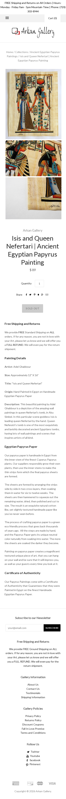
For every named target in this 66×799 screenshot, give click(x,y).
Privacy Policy (33, 716)
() (52, 18)
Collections (21, 52)
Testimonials (33, 693)
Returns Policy (33, 720)
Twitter (35, 751)
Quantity (26, 283)
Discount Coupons (33, 724)
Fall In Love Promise (33, 728)
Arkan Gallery (32, 230)
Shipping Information (33, 697)
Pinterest (35, 764)
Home (9, 52)
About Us (32, 684)
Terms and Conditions (33, 732)
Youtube (35, 755)
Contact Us (33, 688)
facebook (35, 760)
